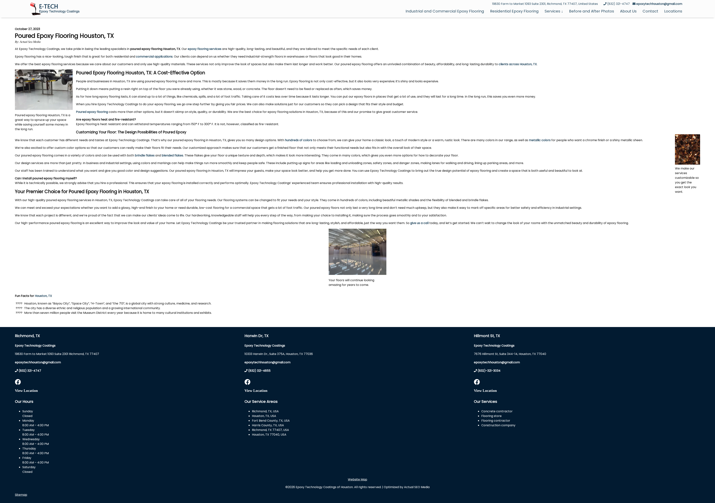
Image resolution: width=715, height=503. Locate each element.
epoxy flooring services (204, 49)
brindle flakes (145, 155)
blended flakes (172, 155)
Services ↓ (554, 11)
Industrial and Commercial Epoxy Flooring (445, 11)
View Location (26, 390)
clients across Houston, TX (518, 64)
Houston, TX (43, 296)
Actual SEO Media (417, 487)
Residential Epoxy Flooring (514, 11)
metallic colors (540, 140)
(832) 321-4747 (29, 371)
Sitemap (21, 495)
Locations (673, 11)
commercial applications (154, 56)
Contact (650, 11)
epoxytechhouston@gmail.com (659, 4)
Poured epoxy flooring (92, 112)
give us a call (419, 223)
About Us (628, 11)
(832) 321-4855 (259, 371)
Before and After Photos (591, 11)
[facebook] (18, 383)
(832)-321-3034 (488, 371)
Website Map (357, 479)
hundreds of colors (298, 140)
